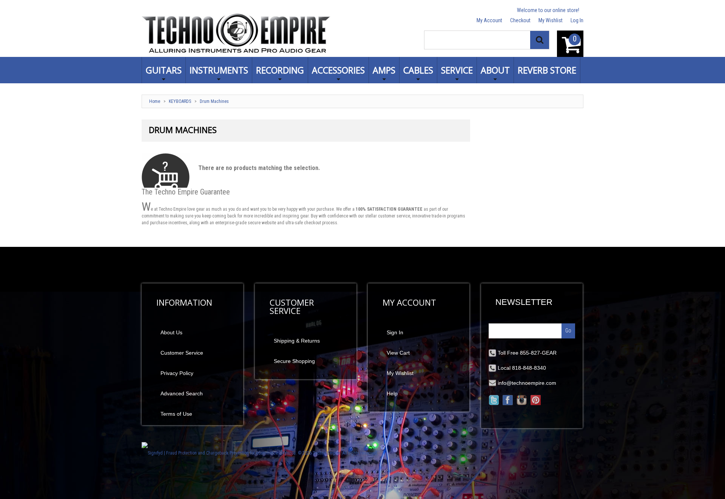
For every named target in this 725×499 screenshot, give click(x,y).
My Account (489, 20)
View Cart (398, 353)
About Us (171, 332)
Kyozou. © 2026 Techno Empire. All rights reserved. (330, 453)
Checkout (520, 20)
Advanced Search (181, 393)
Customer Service (181, 353)
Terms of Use (176, 414)
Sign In (395, 332)
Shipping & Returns (297, 341)
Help (392, 393)
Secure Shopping (294, 361)
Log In (577, 20)
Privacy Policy (176, 373)
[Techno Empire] (236, 34)
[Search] (539, 40)
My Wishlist (550, 20)
